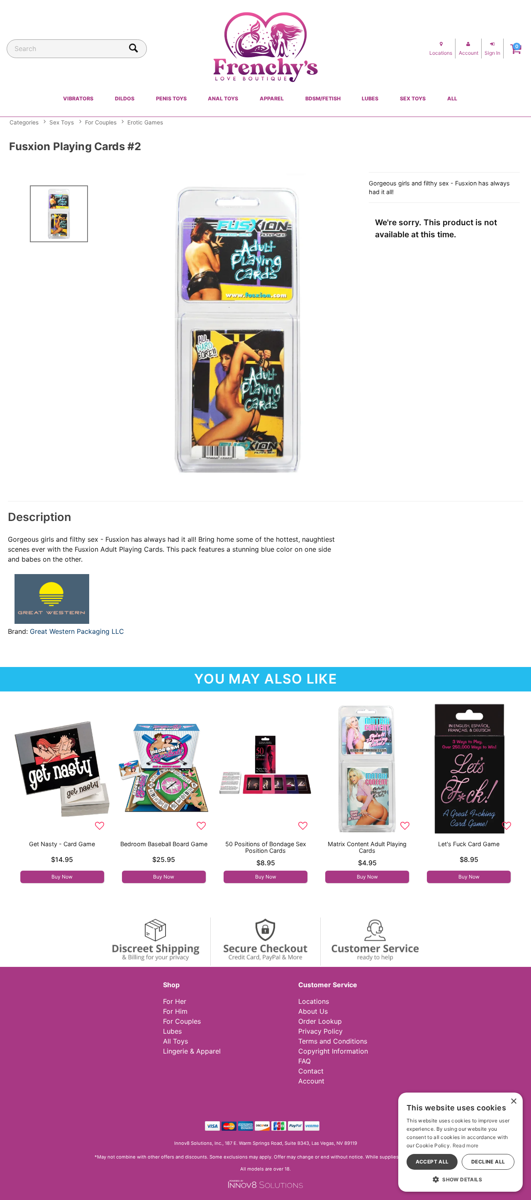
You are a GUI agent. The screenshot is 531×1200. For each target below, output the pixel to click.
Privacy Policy (320, 1031)
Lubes (370, 98)
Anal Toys (223, 98)
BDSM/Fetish (323, 98)
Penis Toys (171, 98)
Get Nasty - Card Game (62, 843)
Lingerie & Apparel (192, 1051)
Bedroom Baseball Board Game (163, 843)
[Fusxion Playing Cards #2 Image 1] (238, 330)
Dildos (124, 98)
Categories (24, 122)
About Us (313, 1011)
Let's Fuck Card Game (468, 843)
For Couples (101, 122)
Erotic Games (145, 122)
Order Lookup (320, 1021)
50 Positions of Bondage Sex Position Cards (265, 847)
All (452, 98)
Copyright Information (333, 1051)
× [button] (513, 1101)
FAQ (304, 1061)
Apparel (272, 98)
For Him (175, 1011)
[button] (460, 1179)
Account (311, 1081)
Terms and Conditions (332, 1041)
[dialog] (460, 1142)
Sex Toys (413, 98)
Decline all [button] (488, 1162)
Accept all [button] (432, 1162)
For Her (174, 1001)
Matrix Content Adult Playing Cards (367, 847)
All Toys (175, 1041)
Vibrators (78, 98)
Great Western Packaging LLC (77, 631)
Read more (466, 1145)
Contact (311, 1071)
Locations (313, 1001)
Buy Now (62, 877)
